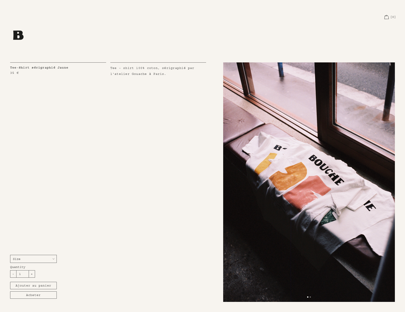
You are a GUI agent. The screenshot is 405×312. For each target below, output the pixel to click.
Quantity (17, 267)
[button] (390, 17)
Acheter (33, 295)
